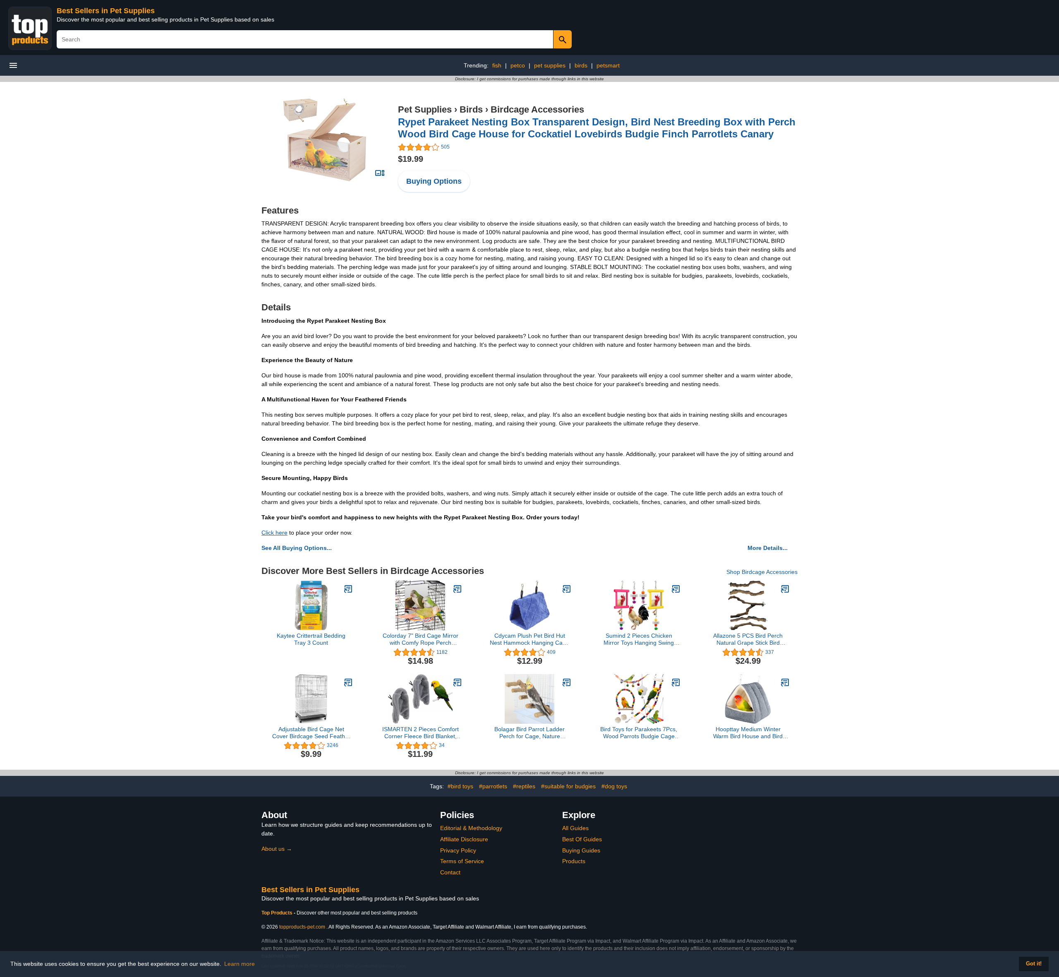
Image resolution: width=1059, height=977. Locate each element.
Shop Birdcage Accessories (762, 572)
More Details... (768, 548)
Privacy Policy (458, 850)
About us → (276, 848)
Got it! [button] (1034, 964)
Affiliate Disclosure (464, 839)
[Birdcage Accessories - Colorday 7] (457, 589)
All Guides (575, 828)
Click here (274, 532)
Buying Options (434, 181)
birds (581, 65)
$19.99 (410, 158)
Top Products (277, 913)
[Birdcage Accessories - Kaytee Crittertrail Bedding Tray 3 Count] (348, 589)
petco (517, 65)
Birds (471, 109)
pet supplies (549, 65)
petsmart (608, 65)
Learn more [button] (239, 963)
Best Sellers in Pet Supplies (106, 11)
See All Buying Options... (296, 548)
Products (573, 861)
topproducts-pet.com (302, 927)
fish (496, 65)
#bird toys (460, 786)
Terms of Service (462, 861)
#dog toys (614, 786)
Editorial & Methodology (471, 828)
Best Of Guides (582, 839)
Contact (450, 872)
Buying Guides (581, 850)
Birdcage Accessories (537, 109)
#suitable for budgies (568, 786)
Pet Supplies (425, 109)
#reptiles (524, 786)
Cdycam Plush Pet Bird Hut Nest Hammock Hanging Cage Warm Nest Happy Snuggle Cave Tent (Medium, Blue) (529, 639)
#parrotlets (493, 786)
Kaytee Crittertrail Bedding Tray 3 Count (311, 639)
